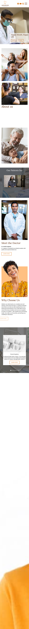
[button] (1, 183)
